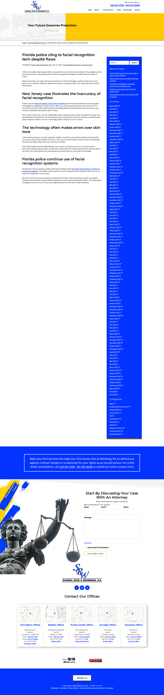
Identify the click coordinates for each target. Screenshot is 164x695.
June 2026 (113, 112)
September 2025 (115, 139)
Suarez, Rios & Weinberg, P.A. (41, 65)
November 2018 (115, 379)
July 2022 (113, 249)
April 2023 (113, 221)
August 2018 (114, 388)
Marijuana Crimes (116, 428)
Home (90, 10)
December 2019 (115, 340)
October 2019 (114, 346)
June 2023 (113, 215)
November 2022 (115, 236)
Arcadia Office (108, 641)
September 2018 (115, 385)
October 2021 (114, 276)
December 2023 (115, 197)
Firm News (113, 422)
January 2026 (114, 127)
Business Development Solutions (92, 688)
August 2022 (114, 246)
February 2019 (114, 370)
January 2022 (114, 267)
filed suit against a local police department (51, 104)
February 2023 (114, 227)
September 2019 (115, 349)
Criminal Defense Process (72, 65)
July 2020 (113, 322)
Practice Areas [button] (108, 10)
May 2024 (113, 185)
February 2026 (114, 124)
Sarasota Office (133, 641)
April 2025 (113, 154)
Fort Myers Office (30, 644)
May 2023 (113, 218)
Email (103, 507)
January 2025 (114, 164)
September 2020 (115, 315)
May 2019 (113, 361)
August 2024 (114, 176)
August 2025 (114, 142)
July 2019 (113, 355)
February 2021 (114, 300)
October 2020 (114, 312)
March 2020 (114, 334)
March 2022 (113, 261)
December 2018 (115, 376)
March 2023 (113, 224)
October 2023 (114, 203)
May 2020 (113, 328)
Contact (137, 10)
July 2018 (113, 391)
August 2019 (114, 352)
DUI (111, 416)
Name (86, 507)
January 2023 (114, 230)
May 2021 (113, 291)
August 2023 (114, 209)
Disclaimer (88, 543)
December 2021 (115, 270)
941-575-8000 (133, 5)
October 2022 (114, 239)
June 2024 (113, 182)
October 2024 (114, 170)
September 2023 (115, 206)
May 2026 (113, 115)
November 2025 (115, 133)
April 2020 (113, 331)
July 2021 (112, 285)
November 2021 (115, 273)
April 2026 (113, 118)
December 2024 (115, 167)
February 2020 (114, 337)
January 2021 (114, 303)
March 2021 (113, 297)
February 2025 (114, 161)
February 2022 (114, 264)
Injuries (112, 425)
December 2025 (115, 130)
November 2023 (115, 200)
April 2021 (113, 294)
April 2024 (113, 188)
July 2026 (113, 109)
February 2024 (114, 194)
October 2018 (114, 382)
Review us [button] (82, 678)
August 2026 (114, 106)
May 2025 (113, 151)
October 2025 (114, 136)
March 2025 (113, 157)
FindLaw (110, 688)
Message (87, 518)
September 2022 (115, 243)
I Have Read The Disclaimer (98, 548)
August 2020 (114, 318)
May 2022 (113, 255)
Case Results (127, 10)
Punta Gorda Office (82, 641)
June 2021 (113, 288)
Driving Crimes (115, 410)
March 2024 (114, 191)
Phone (126, 507)
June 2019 (113, 358)
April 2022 (113, 258)
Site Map (63, 688)
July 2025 (113, 145)
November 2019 (115, 343)
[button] (162, 681)
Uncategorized (115, 434)
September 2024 (115, 173)
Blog (119, 10)
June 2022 (113, 252)
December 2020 (115, 306)
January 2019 (114, 373)
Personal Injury (87, 65)
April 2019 (113, 364)
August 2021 (114, 282)
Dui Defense (114, 419)
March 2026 (114, 121)
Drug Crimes (114, 413)
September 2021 (115, 279)
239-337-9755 (117, 5)
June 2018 (113, 394)
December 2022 (115, 233)
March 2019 (113, 367)
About (97, 10)
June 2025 (113, 148)
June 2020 (113, 325)
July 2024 (113, 179)
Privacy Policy (73, 688)
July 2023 (113, 212)
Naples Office (56, 641)
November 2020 (115, 309)
